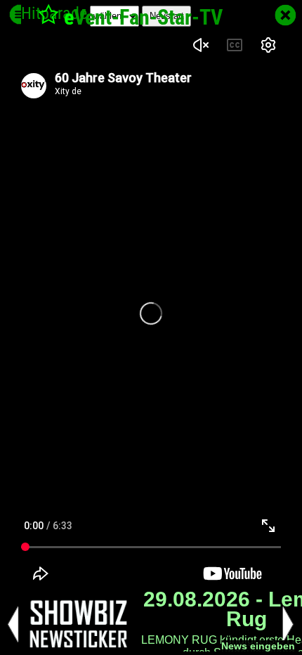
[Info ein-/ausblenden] (19, 14)
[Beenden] (285, 15)
